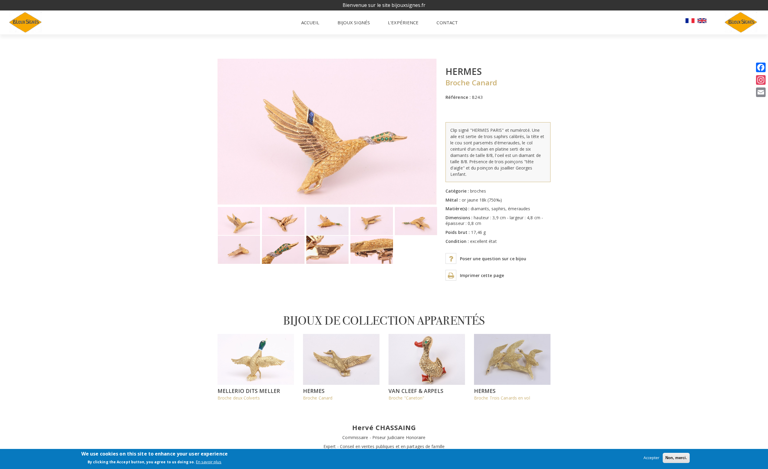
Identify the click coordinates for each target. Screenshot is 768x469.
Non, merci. (676, 458)
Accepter (651, 457)
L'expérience (403, 22)
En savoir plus (208, 462)
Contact (447, 22)
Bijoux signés (354, 22)
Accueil (310, 22)
